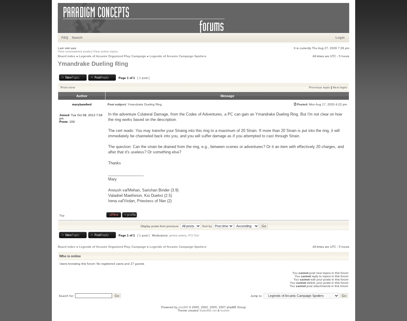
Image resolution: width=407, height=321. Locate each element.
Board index (66, 56)
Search (77, 37)
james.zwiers (178, 235)
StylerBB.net (208, 310)
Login (340, 37)
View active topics (105, 51)
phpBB (183, 307)
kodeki (224, 310)
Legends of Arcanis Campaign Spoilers (178, 56)
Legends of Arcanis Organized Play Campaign (112, 56)
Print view (67, 87)
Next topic (340, 87)
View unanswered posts (74, 51)
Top (61, 215)
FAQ (64, 37)
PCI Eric (193, 235)
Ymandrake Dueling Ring (93, 63)
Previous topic (319, 87)
